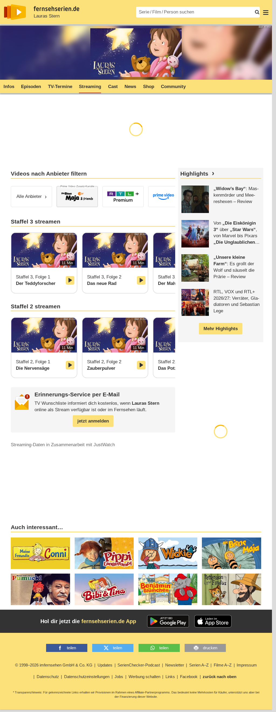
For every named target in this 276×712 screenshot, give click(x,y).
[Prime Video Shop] (168, 196)
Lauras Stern (47, 16)
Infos (9, 86)
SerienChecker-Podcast (139, 665)
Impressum (247, 665)
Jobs (119, 676)
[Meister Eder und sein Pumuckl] (40, 589)
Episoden (31, 86)
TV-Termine (60, 86)
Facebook (189, 676)
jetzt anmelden (93, 421)
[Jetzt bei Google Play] (168, 621)
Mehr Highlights (220, 328)
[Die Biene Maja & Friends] (77, 196)
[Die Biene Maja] (231, 553)
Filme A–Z (223, 665)
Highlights (194, 173)
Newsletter (174, 665)
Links (170, 676)
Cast (113, 86)
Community (173, 86)
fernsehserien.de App (108, 621)
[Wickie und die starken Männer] (167, 553)
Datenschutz (48, 676)
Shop (148, 86)
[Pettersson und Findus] (231, 589)
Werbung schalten (144, 676)
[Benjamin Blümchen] (167, 589)
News (130, 86)
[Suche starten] (257, 12)
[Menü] (265, 12)
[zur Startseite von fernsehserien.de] (15, 12)
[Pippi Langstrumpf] (104, 553)
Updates (105, 665)
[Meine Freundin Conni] (40, 553)
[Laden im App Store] (213, 621)
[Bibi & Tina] (104, 589)
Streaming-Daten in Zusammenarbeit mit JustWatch (63, 444)
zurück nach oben (219, 676)
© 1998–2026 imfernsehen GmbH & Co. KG (53, 665)
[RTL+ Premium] (123, 196)
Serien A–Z (199, 665)
